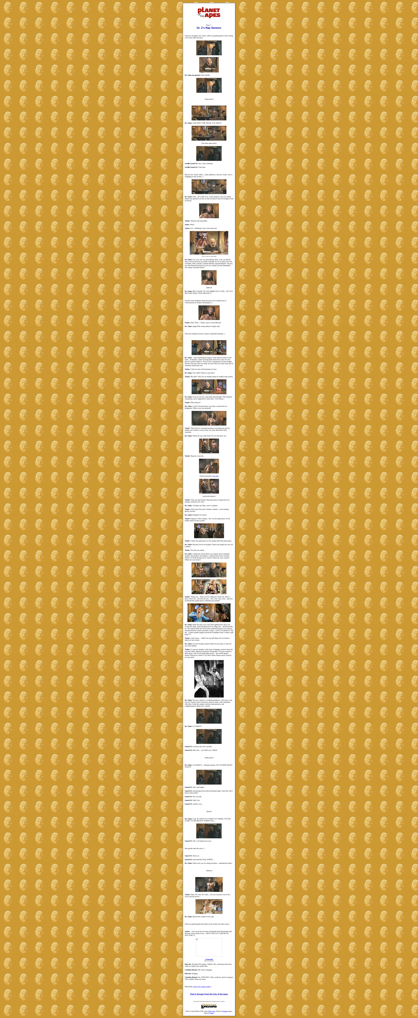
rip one (215, 476)
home (212, 1013)
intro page (211, 1011)
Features (225, 1011)
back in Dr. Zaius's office (202, 987)
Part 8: (193, 994)
